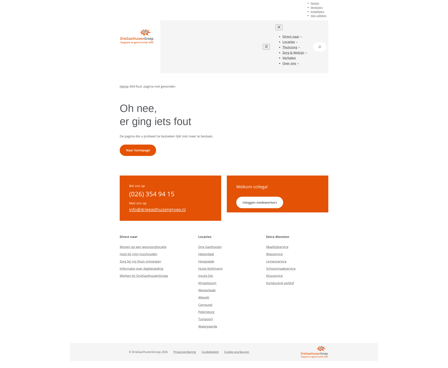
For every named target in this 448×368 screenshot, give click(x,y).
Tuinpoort (205, 319)
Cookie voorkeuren (236, 352)
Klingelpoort (207, 283)
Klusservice (274, 276)
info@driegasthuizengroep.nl (157, 209)
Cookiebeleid (210, 352)
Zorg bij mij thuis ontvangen (140, 261)
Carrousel (205, 305)
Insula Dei (205, 276)
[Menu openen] (266, 47)
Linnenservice (276, 261)
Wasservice (274, 254)
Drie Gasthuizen (210, 247)
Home (124, 86)
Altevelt (203, 297)
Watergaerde (207, 326)
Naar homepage (138, 150)
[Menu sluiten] (278, 27)
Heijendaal (206, 254)
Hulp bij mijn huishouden (138, 254)
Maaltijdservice (277, 247)
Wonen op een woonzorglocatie (143, 247)
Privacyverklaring (184, 352)
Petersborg (206, 312)
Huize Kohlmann (210, 268)
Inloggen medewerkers (260, 202)
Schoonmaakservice (281, 268)
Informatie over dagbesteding (141, 268)
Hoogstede (206, 261)
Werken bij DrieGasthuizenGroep (144, 276)
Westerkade (207, 290)
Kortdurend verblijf (280, 283)
